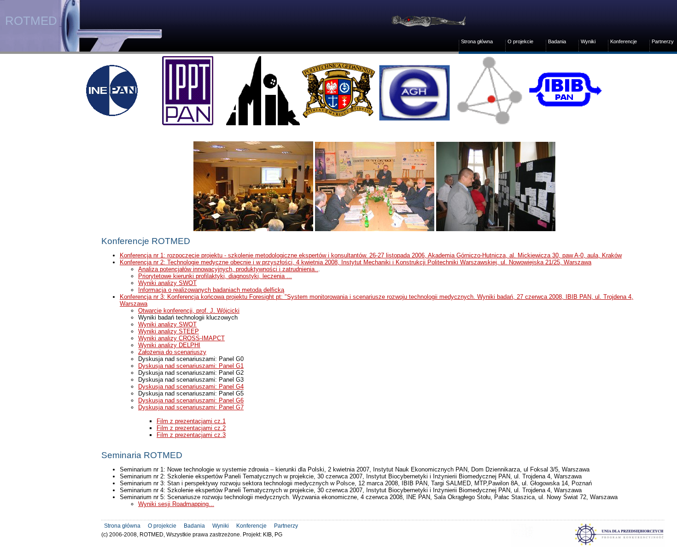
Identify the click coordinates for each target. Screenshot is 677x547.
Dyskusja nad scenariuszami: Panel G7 (191, 407)
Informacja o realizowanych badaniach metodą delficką (211, 289)
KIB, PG (272, 534)
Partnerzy (663, 41)
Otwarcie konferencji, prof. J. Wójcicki (188, 310)
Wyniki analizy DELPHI (169, 345)
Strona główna (477, 41)
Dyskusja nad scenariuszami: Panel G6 (191, 400)
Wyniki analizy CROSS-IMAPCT (181, 338)
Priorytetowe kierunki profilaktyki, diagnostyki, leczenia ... (215, 276)
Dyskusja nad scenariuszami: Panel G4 (191, 386)
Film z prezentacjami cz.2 (191, 428)
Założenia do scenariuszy (172, 352)
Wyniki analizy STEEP (168, 331)
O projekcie (520, 41)
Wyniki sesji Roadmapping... (176, 503)
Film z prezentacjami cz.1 (191, 421)
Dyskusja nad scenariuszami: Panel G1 (191, 365)
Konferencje (623, 41)
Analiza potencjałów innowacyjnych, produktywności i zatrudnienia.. (228, 269)
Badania (557, 41)
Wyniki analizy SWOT (167, 282)
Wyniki (588, 41)
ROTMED (29, 21)
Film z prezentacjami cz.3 (191, 434)
